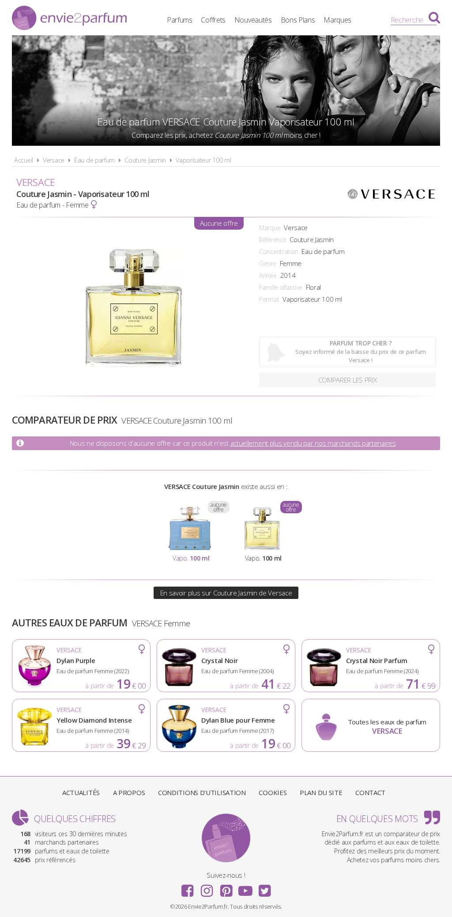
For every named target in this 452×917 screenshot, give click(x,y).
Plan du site (321, 792)
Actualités (81, 792)
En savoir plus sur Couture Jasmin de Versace (226, 592)
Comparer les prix (347, 379)
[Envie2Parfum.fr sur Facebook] (188, 888)
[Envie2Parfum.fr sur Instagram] (207, 888)
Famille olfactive (280, 287)
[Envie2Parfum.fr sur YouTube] (245, 888)
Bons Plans (298, 20)
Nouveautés (253, 20)
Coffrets (213, 20)
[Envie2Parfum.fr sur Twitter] (264, 888)
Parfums (179, 20)
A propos (129, 792)
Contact (370, 792)
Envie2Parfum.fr (69, 19)
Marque (269, 228)
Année (268, 275)
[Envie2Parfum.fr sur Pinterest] (226, 888)
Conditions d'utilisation (202, 792)
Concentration (278, 251)
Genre (267, 263)
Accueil (23, 160)
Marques (337, 20)
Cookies (272, 792)
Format (269, 299)
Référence (272, 239)
